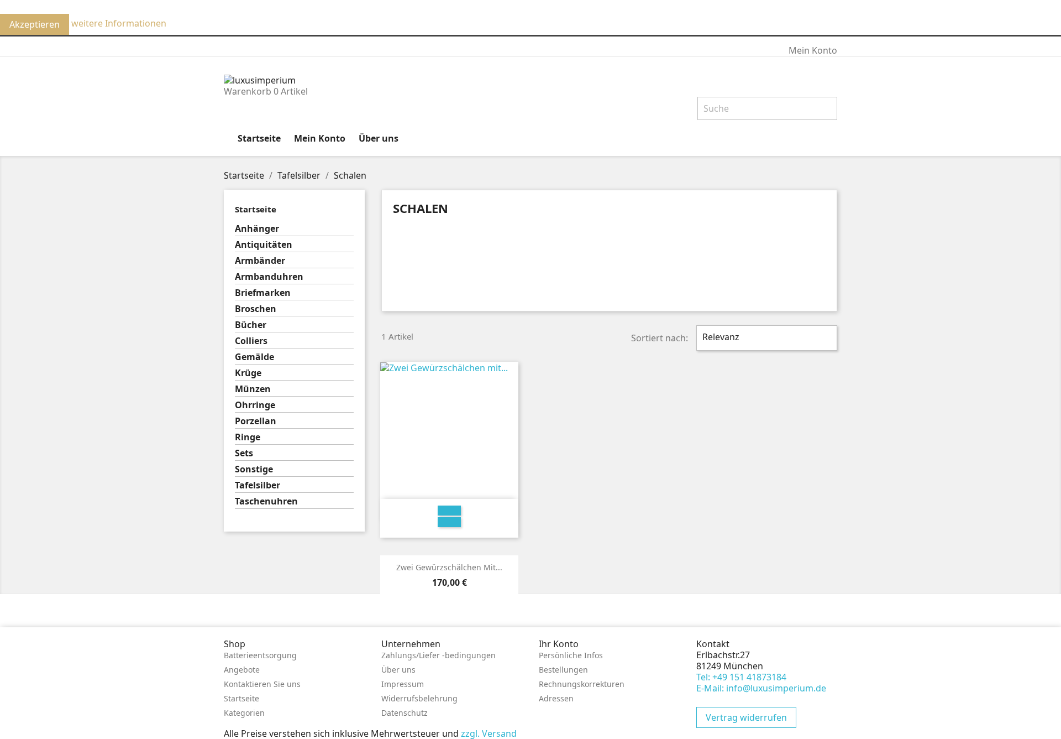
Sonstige (254, 469)
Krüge (248, 373)
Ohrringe (255, 405)
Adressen (556, 698)
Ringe (247, 437)
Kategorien (244, 712)
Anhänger (257, 229)
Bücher (250, 325)
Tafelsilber (257, 485)
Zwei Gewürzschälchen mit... (449, 567)
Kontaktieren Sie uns (262, 684)
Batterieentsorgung (260, 655)
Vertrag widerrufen (746, 717)
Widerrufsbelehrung (419, 698)
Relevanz (765, 338)
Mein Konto (319, 138)
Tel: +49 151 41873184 (741, 677)
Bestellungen (563, 669)
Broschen (255, 309)
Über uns (378, 138)
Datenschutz (404, 712)
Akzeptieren (34, 24)
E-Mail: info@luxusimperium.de (761, 688)
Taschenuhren (266, 501)
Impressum (402, 684)
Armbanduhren (269, 277)
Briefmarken (263, 293)
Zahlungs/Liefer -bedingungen (438, 655)
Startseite (259, 138)
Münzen (253, 389)
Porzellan (255, 421)
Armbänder (260, 261)
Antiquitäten (263, 245)
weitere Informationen (118, 23)
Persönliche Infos (571, 655)
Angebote (242, 669)
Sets (244, 453)
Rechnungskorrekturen (581, 684)
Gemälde (254, 357)
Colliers (251, 341)
